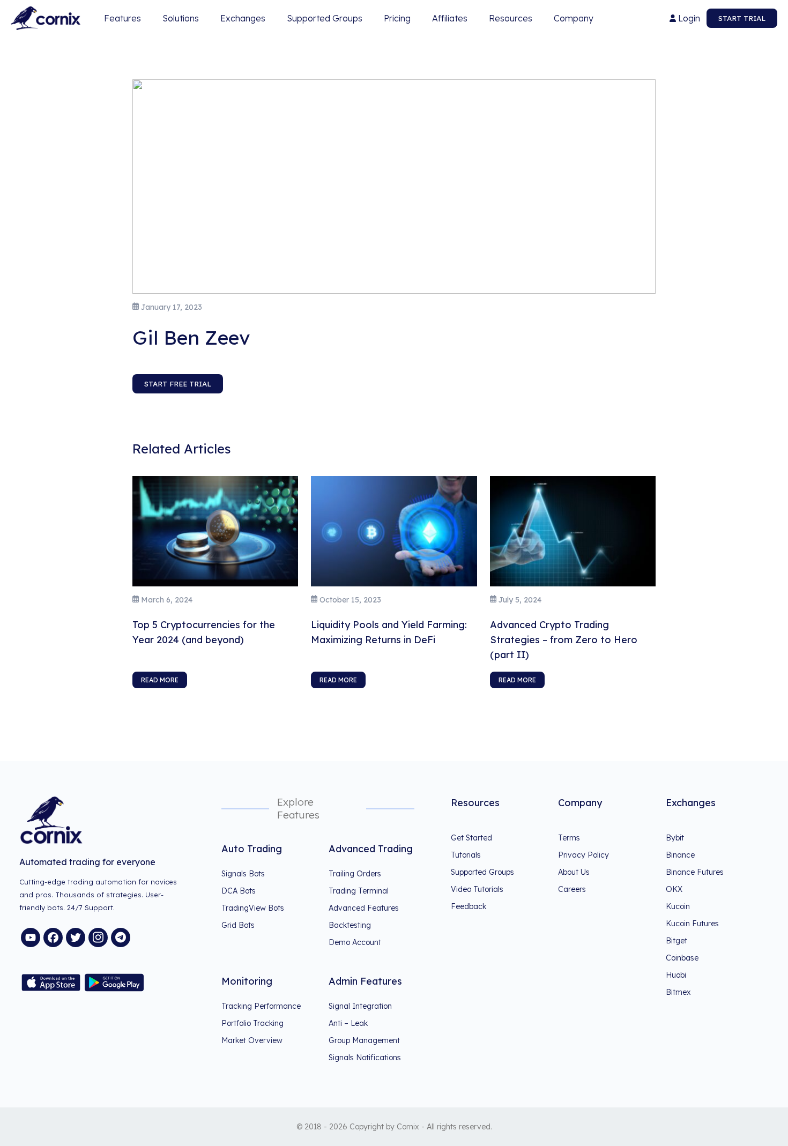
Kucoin (678, 906)
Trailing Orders (355, 874)
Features (122, 21)
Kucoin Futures (692, 923)
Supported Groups (324, 18)
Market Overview (252, 1040)
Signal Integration (360, 1006)
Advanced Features (364, 908)
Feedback (468, 906)
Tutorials (466, 855)
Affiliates (449, 18)
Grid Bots (238, 925)
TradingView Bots (252, 908)
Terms (569, 838)
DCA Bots (238, 891)
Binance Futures (695, 872)
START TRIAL (741, 18)
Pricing (397, 18)
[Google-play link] (114, 982)
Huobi (676, 975)
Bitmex (678, 992)
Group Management (364, 1040)
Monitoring (246, 981)
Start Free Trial (177, 383)
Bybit (675, 838)
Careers (572, 889)
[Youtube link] (30, 937)
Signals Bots (243, 874)
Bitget (676, 941)
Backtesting (350, 925)
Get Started (471, 838)
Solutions (180, 18)
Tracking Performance (261, 1006)
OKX (674, 889)
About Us (574, 872)
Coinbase (682, 958)
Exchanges (242, 18)
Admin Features (365, 981)
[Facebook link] (53, 937)
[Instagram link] (98, 937)
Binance (680, 855)
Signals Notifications (365, 1057)
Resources (516, 21)
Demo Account (355, 942)
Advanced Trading (371, 849)
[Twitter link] (75, 937)
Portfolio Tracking (252, 1023)
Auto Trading (251, 849)
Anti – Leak (348, 1023)
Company (579, 21)
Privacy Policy (583, 855)
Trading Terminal (359, 891)
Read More (160, 680)
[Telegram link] (120, 937)
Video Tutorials (477, 889)
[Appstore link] (51, 982)
